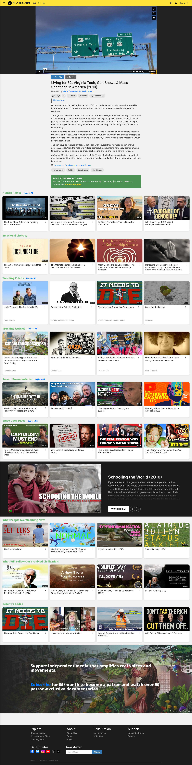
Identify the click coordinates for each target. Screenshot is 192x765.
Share (84, 96)
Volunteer (98, 736)
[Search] (171, 3)
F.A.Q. (69, 739)
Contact (70, 736)
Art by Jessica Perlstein (180, 711)
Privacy (32, 760)
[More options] (45, 222)
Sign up (97, 752)
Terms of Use (42, 760)
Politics (70, 170)
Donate (131, 736)
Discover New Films (40, 736)
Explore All (28, 193)
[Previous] (132, 509)
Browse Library (37, 733)
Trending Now (37, 739)
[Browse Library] (39, 3)
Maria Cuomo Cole (72, 91)
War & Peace (97, 170)
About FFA (72, 733)
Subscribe (40, 684)
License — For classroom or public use (72, 165)
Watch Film (118, 509)
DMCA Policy (53, 760)
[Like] (53, 96)
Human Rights (58, 170)
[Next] (138, 509)
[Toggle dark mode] (176, 3)
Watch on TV (99, 96)
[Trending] (44, 3)
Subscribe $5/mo (136, 733)
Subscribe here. (73, 184)
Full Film (58, 77)
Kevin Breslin (88, 91)
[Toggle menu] (4, 3)
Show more (58, 100)
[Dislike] (59, 96)
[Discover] (34, 3)
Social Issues (83, 170)
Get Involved (100, 733)
